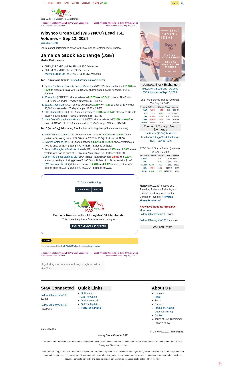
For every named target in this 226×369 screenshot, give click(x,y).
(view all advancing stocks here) (87, 80)
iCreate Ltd (50, 97)
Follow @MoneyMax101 (153, 214)
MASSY (144, 165)
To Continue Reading (89, 182)
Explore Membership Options (89, 226)
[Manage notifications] (219, 363)
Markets (75, 3)
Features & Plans (91, 308)
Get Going (86, 293)
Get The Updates (90, 304)
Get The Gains (89, 297)
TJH (145, 113)
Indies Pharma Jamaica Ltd (59, 134)
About (158, 297)
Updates (159, 293)
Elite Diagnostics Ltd (55, 112)
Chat (66, 3)
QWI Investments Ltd (55, 164)
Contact (159, 315)
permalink (95, 246)
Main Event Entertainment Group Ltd (64, 119)
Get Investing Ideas (91, 300)
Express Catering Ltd (55, 142)
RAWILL (144, 123)
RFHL (144, 171)
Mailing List (100, 3)
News (58, 3)
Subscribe (83, 189)
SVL (145, 116)
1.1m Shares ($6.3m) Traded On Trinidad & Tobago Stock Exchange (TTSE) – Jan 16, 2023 (160, 137)
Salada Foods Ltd (54, 104)
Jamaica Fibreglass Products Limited (64, 149)
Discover (86, 3)
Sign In (97, 189)
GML (145, 162)
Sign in (175, 3)
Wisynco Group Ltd (54, 74)
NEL (145, 168)
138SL (144, 119)
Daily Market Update (69, 246)
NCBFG (144, 158)
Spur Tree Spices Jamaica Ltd (60, 156)
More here (145, 210)
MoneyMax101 (48, 329)
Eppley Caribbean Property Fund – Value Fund (70, 86)
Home (50, 3)
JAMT (145, 110)
